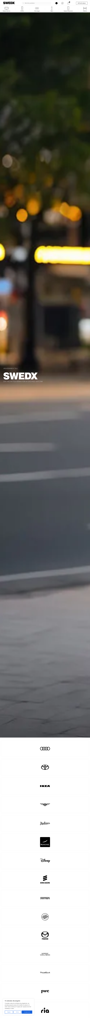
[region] (18, 1006)
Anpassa (8, 1012)
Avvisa (17, 1012)
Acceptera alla (27, 1012)
